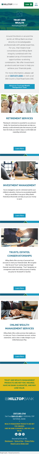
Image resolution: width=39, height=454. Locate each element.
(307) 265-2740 (19, 413)
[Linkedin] (16, 434)
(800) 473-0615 (16, 416)
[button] (20, 149)
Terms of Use (18, 441)
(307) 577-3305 (16, 76)
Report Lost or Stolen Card (19, 444)
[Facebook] (19, 434)
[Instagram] (23, 434)
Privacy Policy (29, 441)
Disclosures (9, 441)
